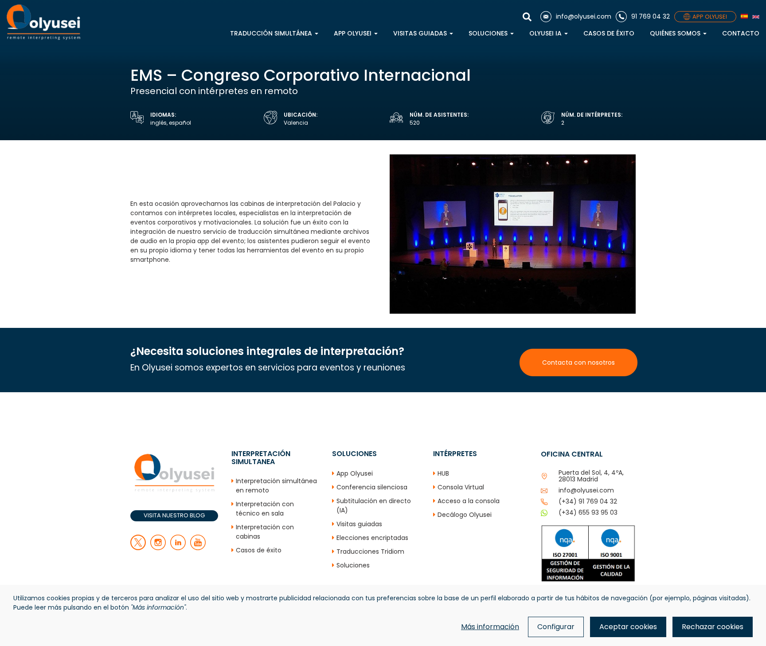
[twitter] (138, 548)
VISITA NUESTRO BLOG (174, 515)
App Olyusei (353, 33)
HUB (443, 473)
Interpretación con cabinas (265, 532)
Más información (490, 627)
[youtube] (198, 548)
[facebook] (158, 548)
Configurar (555, 627)
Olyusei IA (546, 33)
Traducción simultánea (272, 33)
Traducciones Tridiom (370, 551)
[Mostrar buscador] (529, 16)
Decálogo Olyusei (465, 514)
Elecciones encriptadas (372, 537)
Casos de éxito (608, 33)
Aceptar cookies (628, 627)
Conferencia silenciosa (371, 487)
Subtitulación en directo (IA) (373, 505)
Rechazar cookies (712, 627)
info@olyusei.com (586, 490)
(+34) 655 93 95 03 (588, 512)
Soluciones (489, 33)
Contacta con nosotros (578, 362)
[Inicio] (43, 22)
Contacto (740, 33)
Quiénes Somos (676, 33)
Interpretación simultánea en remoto (276, 486)
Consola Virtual (461, 487)
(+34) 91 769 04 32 (588, 501)
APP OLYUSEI (709, 16)
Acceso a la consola (469, 500)
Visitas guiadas (421, 33)
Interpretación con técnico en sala (265, 509)
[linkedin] (178, 548)
